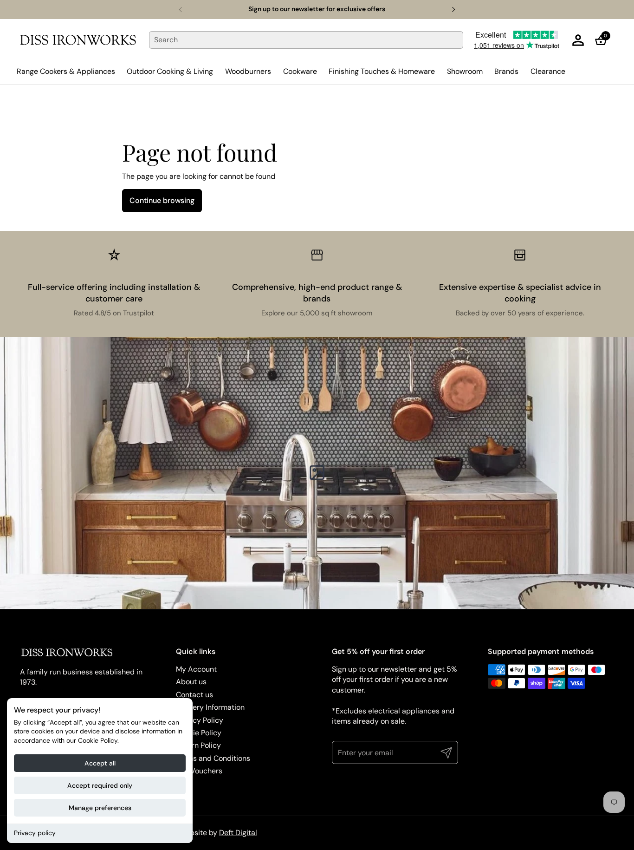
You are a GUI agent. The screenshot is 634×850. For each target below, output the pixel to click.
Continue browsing (161, 200)
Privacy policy (35, 833)
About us (191, 682)
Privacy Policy (199, 720)
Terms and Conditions (213, 758)
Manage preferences (100, 808)
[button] (603, 40)
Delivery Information (210, 707)
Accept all (100, 763)
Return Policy (198, 745)
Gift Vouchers (199, 771)
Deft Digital (238, 832)
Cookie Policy (198, 733)
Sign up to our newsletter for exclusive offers (316, 9)
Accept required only (99, 785)
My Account (196, 669)
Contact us (194, 695)
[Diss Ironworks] (78, 40)
